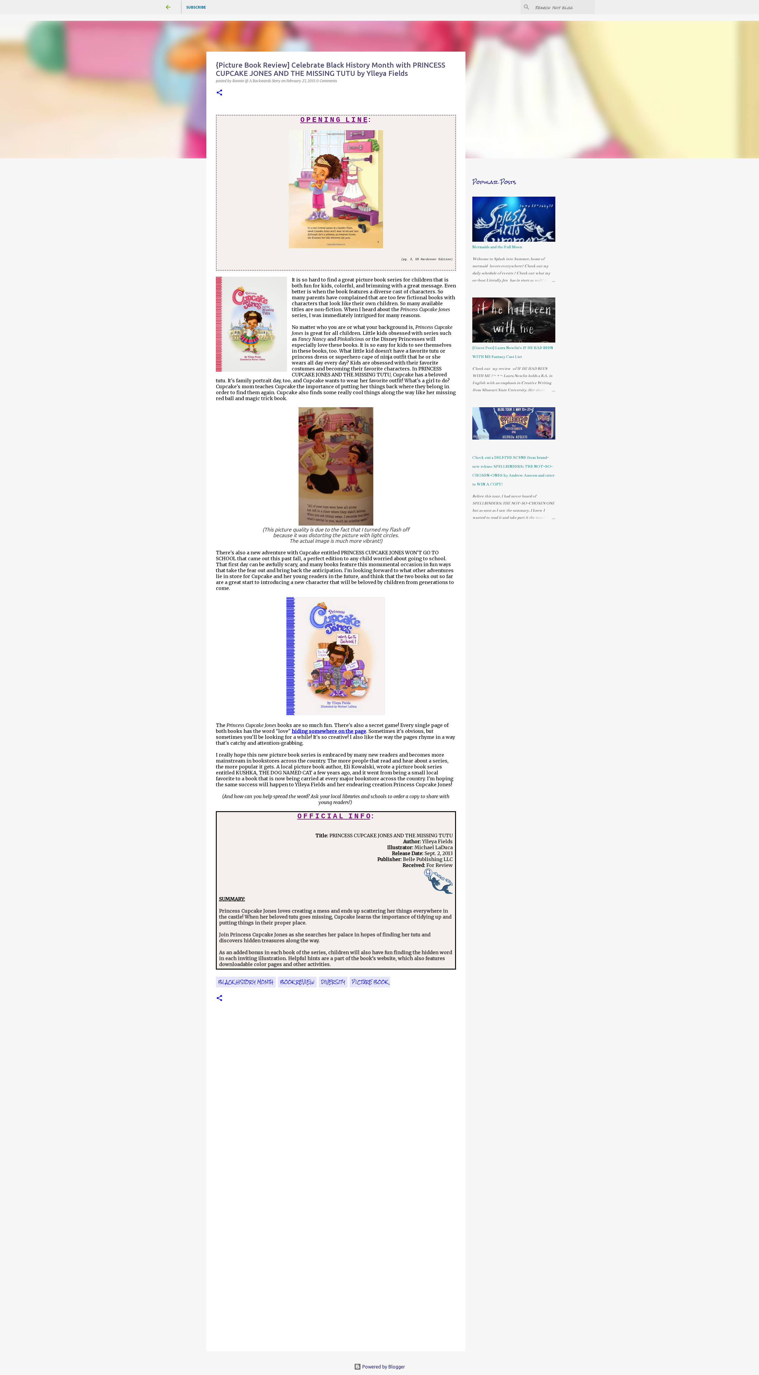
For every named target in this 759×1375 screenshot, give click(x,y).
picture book (370, 982)
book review (297, 982)
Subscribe (196, 7)
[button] (219, 93)
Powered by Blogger (383, 1366)
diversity (333, 982)
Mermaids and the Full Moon (497, 247)
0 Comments (326, 81)
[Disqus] (336, 1103)
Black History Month (245, 982)
